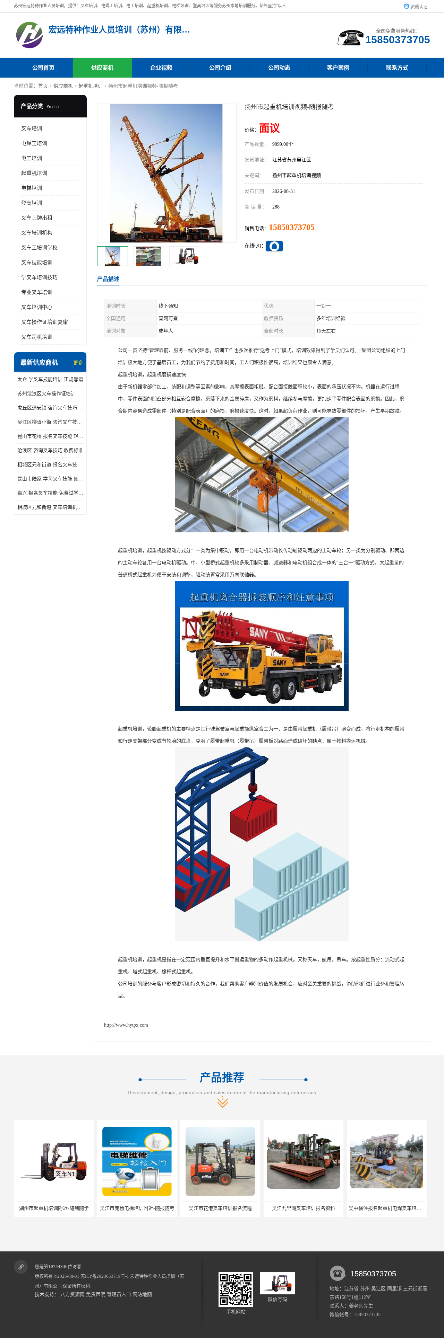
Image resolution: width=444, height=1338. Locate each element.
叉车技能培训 (36, 262)
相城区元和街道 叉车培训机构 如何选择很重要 (50, 507)
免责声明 (95, 1294)
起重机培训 (90, 86)
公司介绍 (220, 68)
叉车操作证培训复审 (44, 322)
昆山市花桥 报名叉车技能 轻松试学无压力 (50, 436)
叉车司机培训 (36, 337)
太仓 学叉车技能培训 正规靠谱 (50, 379)
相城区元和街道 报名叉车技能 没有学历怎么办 (50, 464)
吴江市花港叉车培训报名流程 (192, 1208)
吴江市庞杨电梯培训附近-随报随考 (109, 1208)
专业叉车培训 (36, 292)
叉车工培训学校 (39, 247)
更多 (78, 362)
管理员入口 (119, 1294)
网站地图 (142, 1294)
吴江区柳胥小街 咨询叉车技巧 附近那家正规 (50, 422)
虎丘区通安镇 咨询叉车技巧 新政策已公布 (50, 407)
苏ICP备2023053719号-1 (104, 1276)
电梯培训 (31, 188)
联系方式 (397, 68)
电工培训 (31, 158)
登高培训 (31, 203)
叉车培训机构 (36, 233)
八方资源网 (72, 1294)
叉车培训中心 (36, 307)
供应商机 (102, 68)
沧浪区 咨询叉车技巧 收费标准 (50, 450)
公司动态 (279, 68)
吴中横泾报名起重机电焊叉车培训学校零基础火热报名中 (381, 1208)
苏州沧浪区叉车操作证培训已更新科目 (50, 393)
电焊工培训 (34, 143)
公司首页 (43, 68)
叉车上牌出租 (36, 218)
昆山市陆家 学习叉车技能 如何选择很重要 (50, 478)
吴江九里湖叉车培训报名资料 (275, 1208)
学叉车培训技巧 (39, 277)
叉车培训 (31, 128)
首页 (43, 86)
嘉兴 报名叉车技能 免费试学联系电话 (50, 493)
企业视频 (161, 68)
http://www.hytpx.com (126, 1025)
